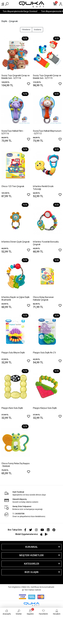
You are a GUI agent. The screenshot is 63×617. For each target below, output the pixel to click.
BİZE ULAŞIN (31, 572)
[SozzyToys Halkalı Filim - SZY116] (15, 110)
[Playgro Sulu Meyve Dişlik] (15, 331)
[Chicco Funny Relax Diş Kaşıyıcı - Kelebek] (15, 442)
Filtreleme (26, 29)
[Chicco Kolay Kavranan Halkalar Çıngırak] (47, 276)
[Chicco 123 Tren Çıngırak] (15, 165)
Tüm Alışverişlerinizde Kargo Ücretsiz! (18, 11)
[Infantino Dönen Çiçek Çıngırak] (15, 220)
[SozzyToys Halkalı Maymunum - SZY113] (47, 110)
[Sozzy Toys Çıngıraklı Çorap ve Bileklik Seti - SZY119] (47, 54)
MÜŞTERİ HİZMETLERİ (31, 555)
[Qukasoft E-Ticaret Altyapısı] (31, 604)
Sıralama (37, 29)
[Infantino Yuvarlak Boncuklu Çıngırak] (47, 220)
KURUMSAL (31, 547)
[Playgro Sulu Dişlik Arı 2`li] (47, 331)
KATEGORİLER (31, 563)
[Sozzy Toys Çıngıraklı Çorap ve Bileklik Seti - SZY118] (15, 54)
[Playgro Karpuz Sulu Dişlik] (47, 387)
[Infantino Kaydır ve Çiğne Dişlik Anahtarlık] (15, 276)
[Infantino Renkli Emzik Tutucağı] (47, 165)
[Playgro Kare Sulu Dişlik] (15, 387)
